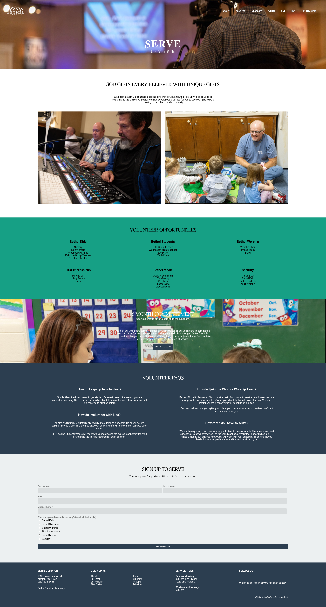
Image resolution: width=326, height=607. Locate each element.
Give (283, 11)
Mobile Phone (44, 507)
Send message (163, 546)
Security (46, 538)
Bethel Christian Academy (51, 588)
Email (40, 496)
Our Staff (95, 579)
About (226, 11)
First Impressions (51, 531)
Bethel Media (49, 535)
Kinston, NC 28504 (47, 579)
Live (293, 11)
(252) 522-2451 (46, 581)
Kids (135, 576)
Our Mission (97, 581)
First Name (43, 486)
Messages (257, 11)
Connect (241, 11)
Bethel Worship (50, 527)
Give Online (96, 584)
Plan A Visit (309, 11)
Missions (138, 584)
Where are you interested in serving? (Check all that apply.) (67, 517)
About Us (95, 576)
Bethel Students (50, 524)
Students (137, 579)
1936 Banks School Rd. (50, 576)
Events (271, 11)
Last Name (168, 486)
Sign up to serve (163, 347)
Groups (137, 581)
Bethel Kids (48, 520)
